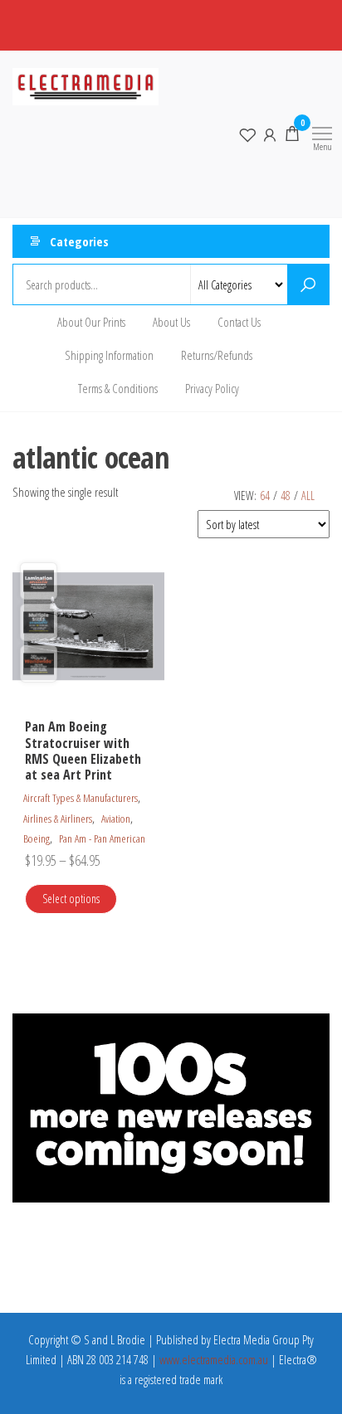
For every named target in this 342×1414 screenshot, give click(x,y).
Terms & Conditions (118, 388)
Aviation (115, 818)
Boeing (36, 838)
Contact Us (239, 321)
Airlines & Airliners (57, 818)
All (308, 495)
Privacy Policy (212, 388)
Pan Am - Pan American (102, 838)
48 (286, 495)
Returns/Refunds (216, 355)
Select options (71, 898)
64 (265, 495)
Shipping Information (109, 355)
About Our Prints (91, 321)
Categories (79, 241)
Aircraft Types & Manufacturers (80, 797)
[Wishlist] (247, 133)
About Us (171, 321)
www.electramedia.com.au (213, 1359)
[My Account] (270, 133)
